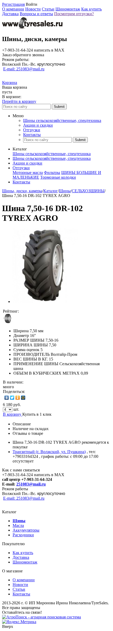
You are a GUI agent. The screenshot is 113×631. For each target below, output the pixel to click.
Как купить (91, 9)
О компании (13, 9)
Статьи (48, 9)
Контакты (32, 134)
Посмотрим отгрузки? (74, 14)
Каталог (50, 191)
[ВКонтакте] (6, 397)
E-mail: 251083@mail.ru (23, 69)
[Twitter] (12, 397)
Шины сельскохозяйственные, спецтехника (62, 120)
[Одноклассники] (17, 397)
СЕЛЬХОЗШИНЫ (88, 191)
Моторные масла (28, 172)
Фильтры (52, 172)
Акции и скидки (38, 125)
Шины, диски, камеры (22, 191)
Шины (65, 191)
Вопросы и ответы (36, 14)
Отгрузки (31, 130)
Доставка (10, 14)
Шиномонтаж (67, 9)
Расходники (23, 535)
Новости (33, 9)
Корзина (9, 82)
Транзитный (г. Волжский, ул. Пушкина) (49, 451)
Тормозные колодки (58, 177)
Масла (18, 525)
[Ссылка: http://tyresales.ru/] (32, 28)
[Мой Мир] (23, 397)
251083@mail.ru (31, 484)
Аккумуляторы (26, 530)
